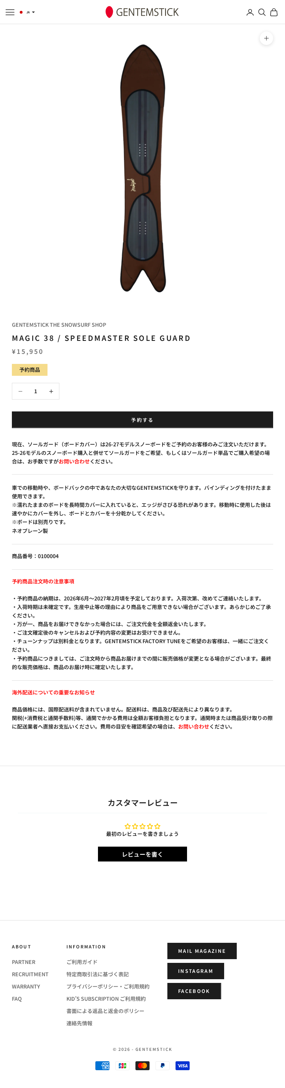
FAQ (17, 998)
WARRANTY (26, 986)
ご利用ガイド (82, 961)
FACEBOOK (194, 990)
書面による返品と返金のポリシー (105, 1010)
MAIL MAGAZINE (202, 950)
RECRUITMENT (30, 974)
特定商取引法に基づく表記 (97, 974)
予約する (142, 419)
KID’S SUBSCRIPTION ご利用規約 (106, 998)
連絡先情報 (79, 1023)
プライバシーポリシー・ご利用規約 (108, 986)
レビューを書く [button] (142, 854)
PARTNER (23, 961)
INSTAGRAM (195, 970)
